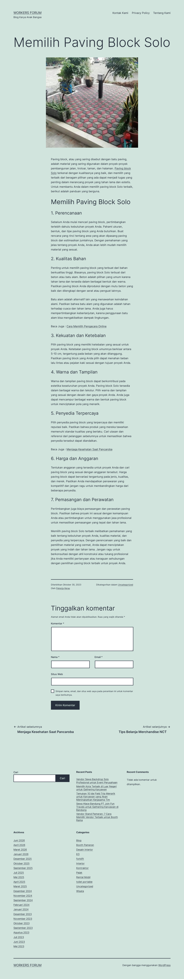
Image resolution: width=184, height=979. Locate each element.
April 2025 (19, 881)
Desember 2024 (22, 891)
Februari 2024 (21, 904)
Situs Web (57, 674)
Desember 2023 (22, 914)
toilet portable (84, 881)
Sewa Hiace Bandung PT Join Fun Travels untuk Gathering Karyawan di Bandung (97, 806)
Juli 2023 (18, 937)
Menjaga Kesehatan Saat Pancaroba (89, 449)
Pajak (79, 872)
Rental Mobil (83, 877)
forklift (80, 858)
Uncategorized (125, 584)
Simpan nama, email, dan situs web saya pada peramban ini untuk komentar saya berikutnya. (94, 693)
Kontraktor (82, 868)
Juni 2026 (19, 840)
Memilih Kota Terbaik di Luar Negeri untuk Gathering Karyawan (96, 788)
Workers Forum (27, 13)
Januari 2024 (21, 909)
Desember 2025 (22, 858)
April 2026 (19, 845)
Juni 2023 (19, 941)
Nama (55, 657)
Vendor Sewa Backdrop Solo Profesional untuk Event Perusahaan (96, 781)
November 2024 (22, 895)
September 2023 (23, 927)
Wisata (80, 891)
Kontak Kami (120, 13)
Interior (80, 863)
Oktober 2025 (21, 863)
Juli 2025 (18, 872)
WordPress (164, 965)
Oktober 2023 (21, 923)
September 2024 (23, 900)
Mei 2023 (18, 946)
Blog (78, 840)
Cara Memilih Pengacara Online (87, 326)
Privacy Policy (141, 13)
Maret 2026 (20, 849)
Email (99, 657)
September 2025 (23, 868)
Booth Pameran (85, 845)
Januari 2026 (20, 854)
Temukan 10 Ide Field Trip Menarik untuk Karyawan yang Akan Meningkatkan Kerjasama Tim (95, 796)
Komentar (57, 623)
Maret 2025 (20, 886)
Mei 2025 (18, 877)
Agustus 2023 (21, 932)
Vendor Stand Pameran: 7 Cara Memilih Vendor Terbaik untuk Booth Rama (97, 817)
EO (78, 854)
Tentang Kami (162, 13)
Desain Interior (84, 849)
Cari (15, 772)
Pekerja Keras (63, 588)
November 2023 (22, 918)
